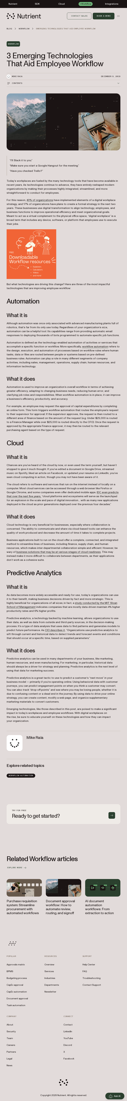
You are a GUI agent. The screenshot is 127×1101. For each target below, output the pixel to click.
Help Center (89, 964)
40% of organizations (40, 200)
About (10, 1024)
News (9, 1065)
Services (49, 971)
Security (11, 1031)
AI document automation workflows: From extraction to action (99, 907)
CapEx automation (17, 991)
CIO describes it (55, 630)
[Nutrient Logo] (24, 16)
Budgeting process (17, 978)
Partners (11, 1051)
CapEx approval (15, 985)
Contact (68, 1024)
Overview (49, 964)
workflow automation (95, 346)
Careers (11, 1045)
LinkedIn (68, 1031)
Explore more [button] (14, 868)
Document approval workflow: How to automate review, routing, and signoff (60, 907)
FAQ (85, 971)
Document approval (17, 998)
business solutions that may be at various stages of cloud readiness (58, 552)
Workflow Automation (21, 775)
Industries (49, 978)
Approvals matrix (16, 964)
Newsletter (50, 991)
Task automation (16, 1005)
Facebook (69, 1058)
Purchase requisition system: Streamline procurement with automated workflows (23, 907)
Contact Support (92, 985)
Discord (68, 1045)
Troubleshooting (92, 978)
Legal (9, 1058)
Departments (51, 985)
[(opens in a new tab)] (63, 254)
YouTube (68, 1038)
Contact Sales (79, 16)
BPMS (10, 971)
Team (10, 1038)
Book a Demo (103, 16)
